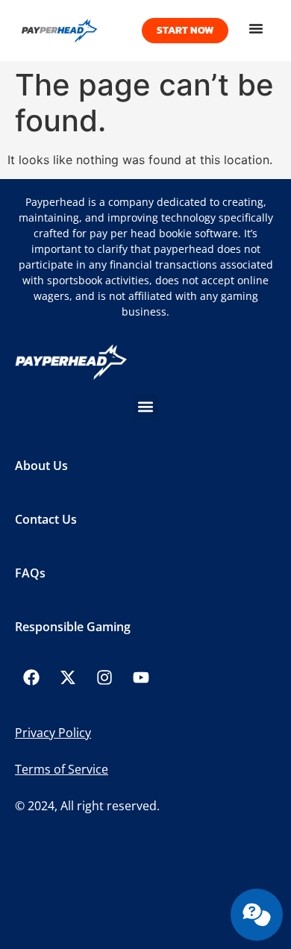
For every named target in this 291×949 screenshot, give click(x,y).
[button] (146, 407)
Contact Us (46, 519)
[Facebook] (31, 677)
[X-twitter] (67, 677)
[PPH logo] (74, 30)
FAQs (30, 573)
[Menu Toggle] (255, 28)
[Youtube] (141, 677)
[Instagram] (104, 677)
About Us (41, 465)
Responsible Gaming (73, 626)
